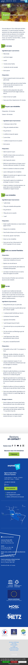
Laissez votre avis (11, 492)
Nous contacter (10, 488)
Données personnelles (14, 649)
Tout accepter (6, 661)
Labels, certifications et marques (15, 497)
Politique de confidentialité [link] (14, 663)
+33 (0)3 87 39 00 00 (9, 482)
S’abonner (14, 454)
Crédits (14, 646)
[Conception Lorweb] (14, 654)
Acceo (7, 485)
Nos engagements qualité (13, 495)
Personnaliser (22, 661)
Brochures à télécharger (14, 642)
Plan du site (14, 643)
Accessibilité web (14, 647)
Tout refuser (14, 661)
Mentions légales (14, 645)
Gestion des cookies (14, 650)
